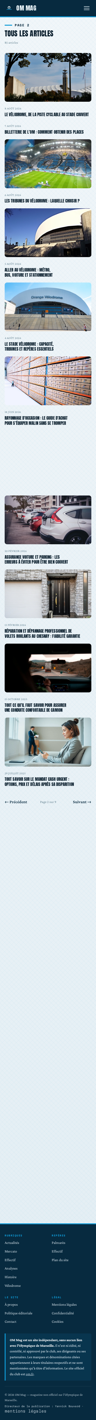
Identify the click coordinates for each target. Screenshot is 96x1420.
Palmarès (58, 1243)
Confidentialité (63, 1313)
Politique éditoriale (18, 1313)
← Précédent (16, 801)
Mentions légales (64, 1304)
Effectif (10, 1260)
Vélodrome (13, 1285)
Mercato (11, 1251)
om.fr (30, 1374)
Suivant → (82, 801)
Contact (10, 1321)
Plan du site (60, 1260)
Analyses (11, 1268)
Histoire (11, 1277)
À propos (11, 1304)
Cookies (57, 1321)
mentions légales (25, 1411)
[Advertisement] (48, 450)
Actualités (12, 1243)
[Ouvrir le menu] (86, 8)
